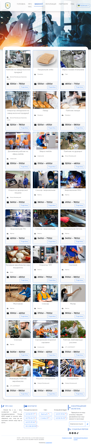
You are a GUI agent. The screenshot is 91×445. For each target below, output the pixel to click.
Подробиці (24, 87)
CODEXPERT (49, 442)
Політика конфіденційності (81, 438)
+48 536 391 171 (30, 414)
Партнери (63, 4)
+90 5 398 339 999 (31, 426)
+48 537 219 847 (60, 414)
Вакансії (39, 4)
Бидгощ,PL (44, 414)
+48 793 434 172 (30, 418)
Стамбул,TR (44, 418)
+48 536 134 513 (60, 418)
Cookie (75, 439)
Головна (21, 4)
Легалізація (50, 4)
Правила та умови (67, 438)
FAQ (72, 4)
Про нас (30, 5)
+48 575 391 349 (30, 422)
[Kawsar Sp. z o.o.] (8, 5)
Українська (84, 5)
